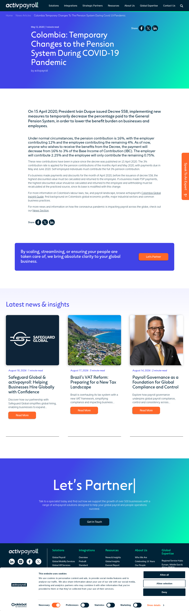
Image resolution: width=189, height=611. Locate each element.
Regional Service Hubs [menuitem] (172, 560)
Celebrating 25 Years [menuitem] (145, 561)
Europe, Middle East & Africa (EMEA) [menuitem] (172, 565)
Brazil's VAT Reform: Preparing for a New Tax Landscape (93, 382)
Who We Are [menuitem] (141, 557)
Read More (22, 415)
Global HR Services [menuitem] (61, 565)
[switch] (85, 605)
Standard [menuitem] (83, 565)
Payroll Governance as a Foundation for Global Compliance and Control (155, 382)
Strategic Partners (93, 5)
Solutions (54, 5)
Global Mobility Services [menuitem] (63, 561)
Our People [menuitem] (140, 565)
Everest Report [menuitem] (112, 565)
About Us (129, 5)
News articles (23, 15)
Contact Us (169, 5)
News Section (40, 210)
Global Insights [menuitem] (112, 561)
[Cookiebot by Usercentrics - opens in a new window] (19, 605)
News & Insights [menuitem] (113, 557)
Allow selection (164, 583)
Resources (113, 5)
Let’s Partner (153, 256)
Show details (154, 605)
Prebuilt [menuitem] (82, 561)
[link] (53, 6)
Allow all (164, 575)
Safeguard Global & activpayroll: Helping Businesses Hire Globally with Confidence (31, 384)
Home (9, 15)
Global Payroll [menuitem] (58, 557)
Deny (164, 592)
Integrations (70, 5)
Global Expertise (149, 5)
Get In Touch (94, 521)
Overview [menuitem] (83, 557)
